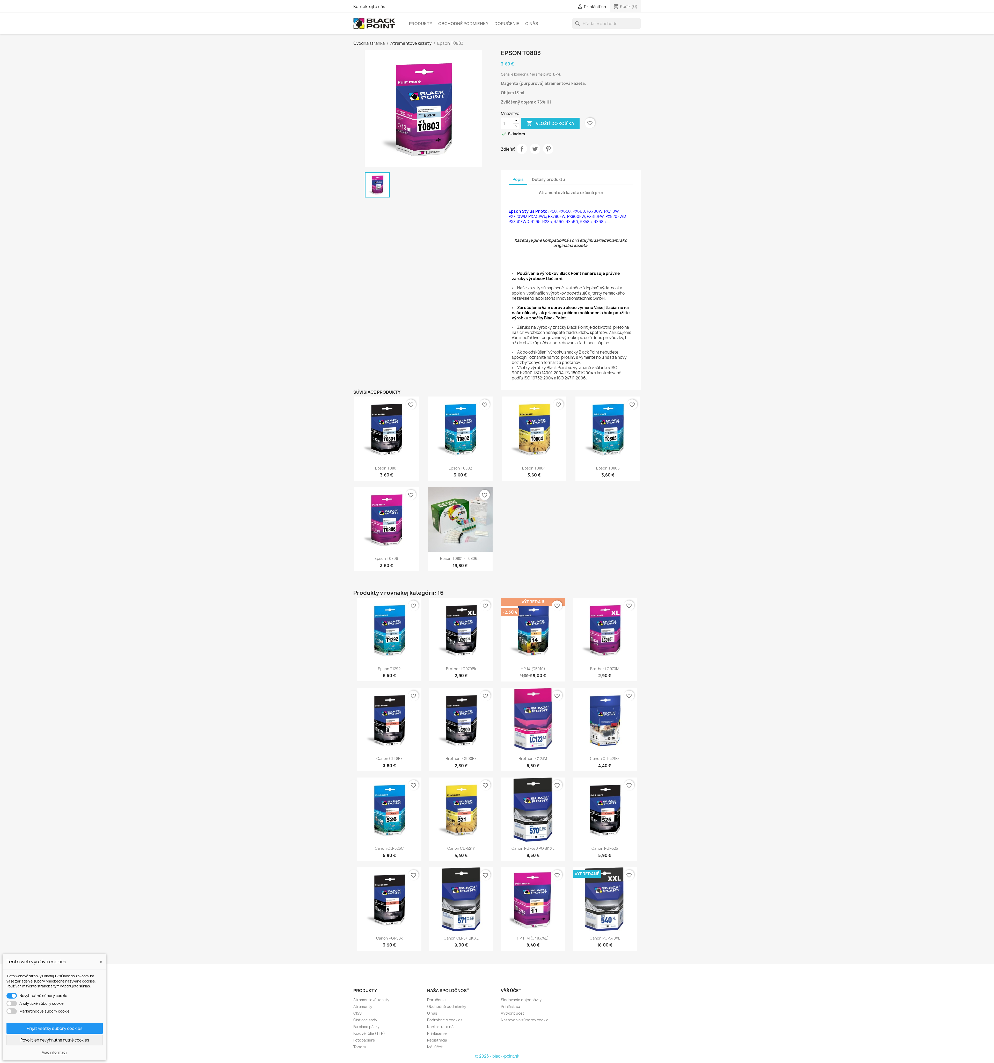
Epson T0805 (607, 468)
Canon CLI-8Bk (389, 758)
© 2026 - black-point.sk (497, 1056)
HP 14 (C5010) (533, 668)
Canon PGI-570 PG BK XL (532, 848)
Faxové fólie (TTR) (369, 1033)
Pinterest (548, 149)
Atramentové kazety (371, 999)
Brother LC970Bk (461, 668)
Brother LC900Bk (461, 758)
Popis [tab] (518, 179)
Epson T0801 (386, 468)
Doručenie (506, 23)
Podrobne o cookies (445, 1019)
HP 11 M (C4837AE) (533, 938)
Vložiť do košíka (550, 123)
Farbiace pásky (366, 1026)
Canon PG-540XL (605, 938)
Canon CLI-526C (389, 848)
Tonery (359, 1046)
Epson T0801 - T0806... (460, 558)
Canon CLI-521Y (461, 848)
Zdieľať (522, 149)
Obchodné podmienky (463, 23)
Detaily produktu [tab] (548, 179)
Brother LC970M (604, 668)
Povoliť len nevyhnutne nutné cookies (54, 1040)
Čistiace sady (365, 1019)
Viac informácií (54, 1052)
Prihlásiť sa (510, 1006)
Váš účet (511, 990)
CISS (357, 1013)
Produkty (420, 23)
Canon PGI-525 (604, 848)
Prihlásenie (437, 1033)
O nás (531, 23)
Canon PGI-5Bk (389, 938)
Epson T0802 (460, 468)
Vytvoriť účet (512, 1013)
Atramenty (362, 1006)
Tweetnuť (535, 149)
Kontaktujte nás (369, 6)
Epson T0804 (534, 468)
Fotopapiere (364, 1040)
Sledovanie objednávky (521, 999)
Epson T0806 (386, 558)
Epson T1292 (389, 668)
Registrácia (437, 1040)
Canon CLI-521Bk (604, 758)
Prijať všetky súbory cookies (55, 1028)
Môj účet (435, 1046)
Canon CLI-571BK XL (461, 938)
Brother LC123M (533, 758)
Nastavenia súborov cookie (525, 1019)
